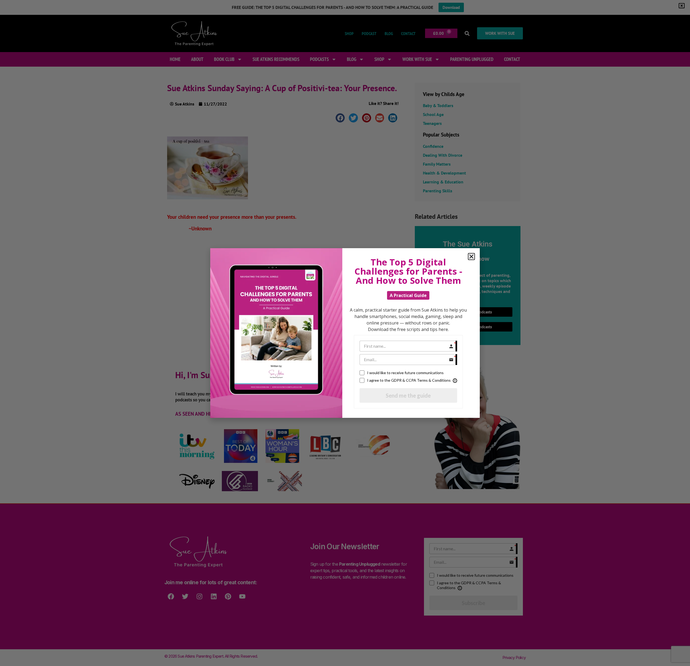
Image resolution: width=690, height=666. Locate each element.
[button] (471, 256)
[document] (345, 333)
